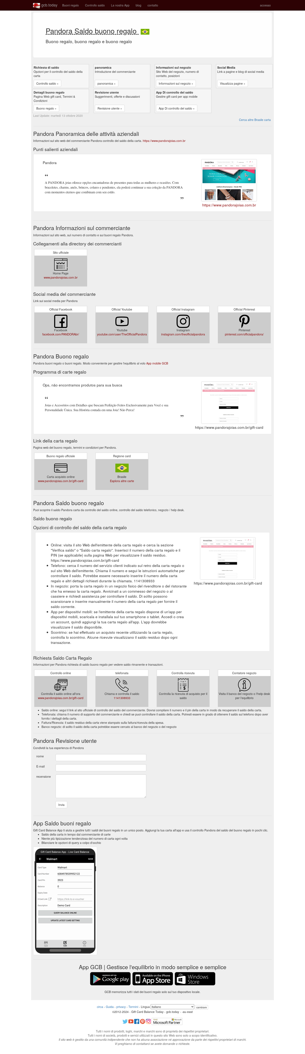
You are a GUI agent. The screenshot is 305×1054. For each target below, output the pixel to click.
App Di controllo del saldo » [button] (177, 108)
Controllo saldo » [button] (47, 83)
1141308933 (122, 698)
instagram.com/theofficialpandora (183, 334)
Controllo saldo (95, 5)
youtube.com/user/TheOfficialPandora (122, 334)
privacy (121, 1007)
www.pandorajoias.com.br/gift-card (60, 481)
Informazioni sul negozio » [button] (176, 83)
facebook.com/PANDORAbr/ (60, 334)
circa (100, 1007)
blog (138, 5)
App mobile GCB (157, 363)
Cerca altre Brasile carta (255, 120)
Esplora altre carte (122, 481)
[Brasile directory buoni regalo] (145, 30)
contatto (153, 5)
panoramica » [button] (107, 83)
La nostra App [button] (120, 5)
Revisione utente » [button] (110, 108)
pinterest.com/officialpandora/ (244, 334)
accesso (265, 5)
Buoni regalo (70, 5)
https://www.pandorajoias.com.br (164, 141)
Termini (133, 1007)
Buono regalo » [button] (46, 108)
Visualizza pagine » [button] (232, 83)
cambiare (201, 1007)
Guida (110, 1007)
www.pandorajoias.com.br (61, 277)
